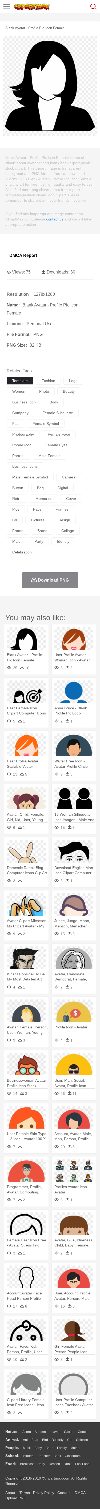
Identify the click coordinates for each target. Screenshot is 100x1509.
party (38, 541)
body (54, 402)
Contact (63, 1493)
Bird (45, 1440)
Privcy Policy (43, 1493)
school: (12, 1456)
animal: (12, 1439)
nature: (12, 1431)
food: (10, 1464)
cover (71, 498)
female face (59, 434)
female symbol (46, 423)
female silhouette (57, 413)
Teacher (44, 1456)
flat (15, 423)
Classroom (73, 1456)
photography (23, 434)
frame (17, 531)
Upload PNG (15, 1498)
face (37, 509)
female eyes (56, 445)
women (18, 391)
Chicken (82, 1440)
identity (63, 541)
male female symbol (30, 477)
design (64, 520)
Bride (49, 1448)
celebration (22, 552)
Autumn (40, 1432)
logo (73, 381)
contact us (54, 219)
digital (63, 488)
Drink (67, 1464)
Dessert (54, 1464)
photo (44, 391)
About (10, 1493)
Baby (38, 1448)
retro (17, 498)
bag (40, 488)
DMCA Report (23, 255)
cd (14, 520)
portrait (18, 456)
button (17, 488)
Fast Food (82, 1464)
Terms (24, 1493)
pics (15, 509)
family (62, 1448)
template (20, 381)
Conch (82, 1432)
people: (12, 1448)
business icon (24, 402)
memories (43, 498)
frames (62, 509)
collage (67, 531)
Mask (27, 1448)
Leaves (55, 1432)
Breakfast (27, 1464)
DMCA (80, 1493)
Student (28, 1456)
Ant (25, 1440)
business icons (25, 466)
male (16, 541)
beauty (69, 391)
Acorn (26, 1432)
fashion (48, 381)
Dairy (41, 1464)
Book (57, 1456)
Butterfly (57, 1440)
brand (42, 531)
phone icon (21, 445)
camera (68, 477)
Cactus (69, 1432)
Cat (69, 1440)
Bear (34, 1440)
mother (75, 1448)
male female (49, 456)
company (20, 413)
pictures (38, 520)
